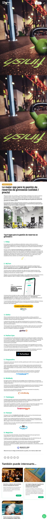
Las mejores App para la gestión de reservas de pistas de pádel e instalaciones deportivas (35, 485)
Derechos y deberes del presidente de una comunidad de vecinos (12, 484)
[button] (7, 184)
